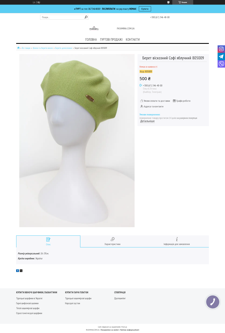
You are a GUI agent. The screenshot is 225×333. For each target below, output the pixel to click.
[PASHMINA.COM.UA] (94, 28)
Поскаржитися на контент (110, 330)
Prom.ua (124, 327)
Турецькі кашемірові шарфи (78, 298)
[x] (21, 271)
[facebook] (17, 271)
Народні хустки (72, 303)
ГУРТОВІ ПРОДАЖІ (111, 39)
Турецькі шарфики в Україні (29, 298)
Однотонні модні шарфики (29, 313)
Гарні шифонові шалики (27, 303)
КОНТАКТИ (133, 39)
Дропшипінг (120, 298)
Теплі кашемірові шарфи (27, 308)
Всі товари (26, 48)
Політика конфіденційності (129, 330)
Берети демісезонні (63, 48)
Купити (144, 8)
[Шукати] (86, 17)
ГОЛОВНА (91, 39)
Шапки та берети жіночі (43, 48)
